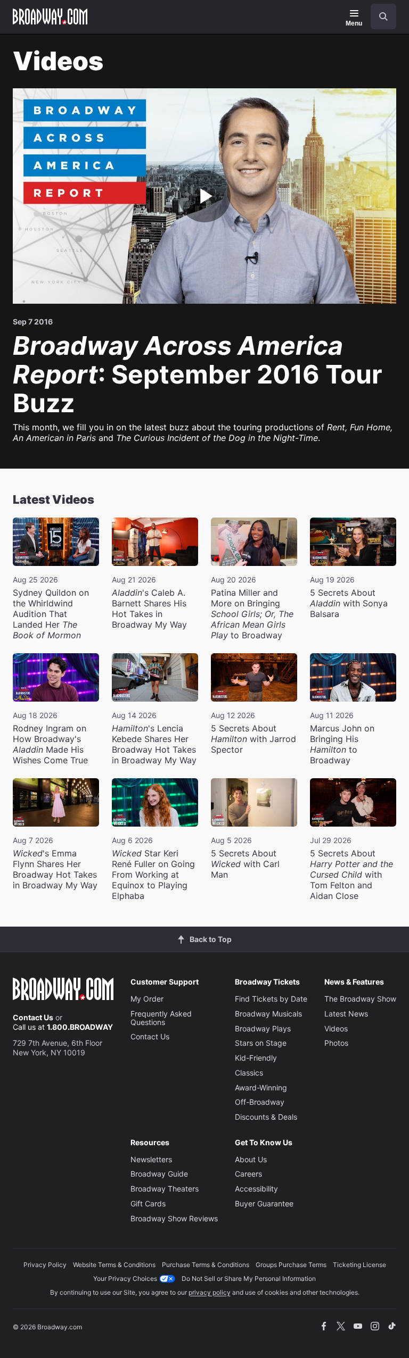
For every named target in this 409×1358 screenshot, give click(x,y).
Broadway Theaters (164, 1188)
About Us (251, 1159)
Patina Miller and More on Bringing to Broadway (252, 613)
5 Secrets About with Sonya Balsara (349, 603)
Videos (336, 1028)
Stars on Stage (261, 1042)
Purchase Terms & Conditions (205, 1265)
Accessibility (256, 1188)
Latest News (346, 1013)
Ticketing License (359, 1265)
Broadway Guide (159, 1173)
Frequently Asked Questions (161, 1018)
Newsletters (151, 1159)
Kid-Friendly (256, 1057)
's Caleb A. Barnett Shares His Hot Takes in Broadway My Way (149, 608)
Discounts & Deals (266, 1116)
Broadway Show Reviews (174, 1218)
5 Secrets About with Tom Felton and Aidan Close (351, 874)
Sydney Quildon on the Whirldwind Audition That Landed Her (51, 613)
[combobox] (379, 16)
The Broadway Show (360, 998)
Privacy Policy (45, 1265)
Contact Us (33, 1017)
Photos (336, 1042)
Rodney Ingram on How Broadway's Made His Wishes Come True (50, 744)
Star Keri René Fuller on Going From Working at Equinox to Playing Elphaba (153, 874)
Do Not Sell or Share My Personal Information (249, 1278)
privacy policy (210, 1292)
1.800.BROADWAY (80, 1026)
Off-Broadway (259, 1101)
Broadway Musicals (268, 1013)
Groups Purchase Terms (291, 1265)
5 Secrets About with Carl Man (245, 864)
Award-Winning (261, 1087)
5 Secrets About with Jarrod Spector (253, 739)
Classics (249, 1072)
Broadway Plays (263, 1028)
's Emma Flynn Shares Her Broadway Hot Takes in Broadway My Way (55, 869)
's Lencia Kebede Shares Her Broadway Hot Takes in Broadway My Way (154, 744)
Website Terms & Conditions (114, 1265)
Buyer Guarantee (264, 1203)
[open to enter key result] (383, 16)
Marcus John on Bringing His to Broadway (342, 744)
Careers (248, 1173)
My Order (146, 998)
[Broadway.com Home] (50, 16)
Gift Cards (148, 1203)
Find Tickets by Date (271, 998)
